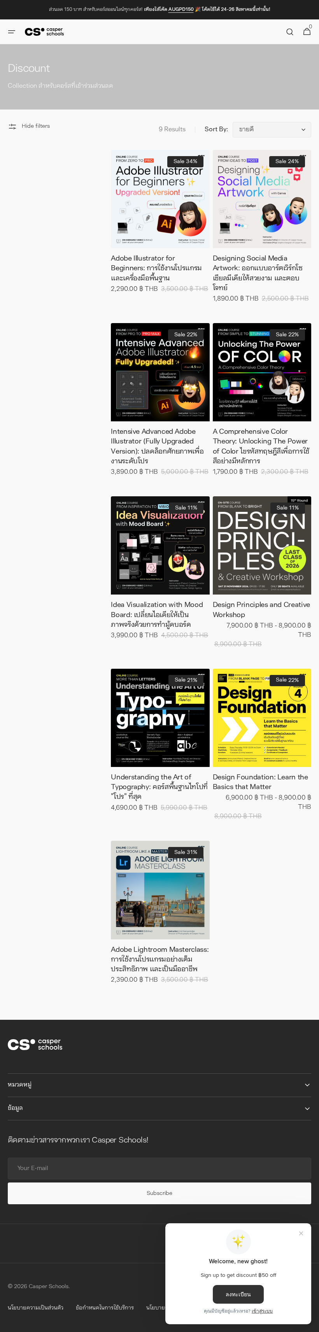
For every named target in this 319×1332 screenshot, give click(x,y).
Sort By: (216, 130)
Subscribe (159, 1193)
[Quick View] (131, 228)
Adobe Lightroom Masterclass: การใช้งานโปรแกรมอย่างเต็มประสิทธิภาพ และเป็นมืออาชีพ (160, 960)
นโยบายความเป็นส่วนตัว (35, 1308)
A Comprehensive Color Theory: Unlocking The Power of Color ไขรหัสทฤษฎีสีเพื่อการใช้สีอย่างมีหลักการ (261, 447)
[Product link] (160, 227)
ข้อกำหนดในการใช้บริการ (105, 1308)
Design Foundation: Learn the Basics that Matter (260, 782)
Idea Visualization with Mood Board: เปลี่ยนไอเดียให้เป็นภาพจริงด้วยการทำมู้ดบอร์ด (157, 615)
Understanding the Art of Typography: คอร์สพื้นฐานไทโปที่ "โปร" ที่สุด (159, 787)
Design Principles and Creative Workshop (261, 610)
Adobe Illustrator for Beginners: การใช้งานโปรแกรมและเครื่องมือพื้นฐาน (156, 269)
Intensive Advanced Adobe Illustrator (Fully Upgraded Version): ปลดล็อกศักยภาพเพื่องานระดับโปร (157, 447)
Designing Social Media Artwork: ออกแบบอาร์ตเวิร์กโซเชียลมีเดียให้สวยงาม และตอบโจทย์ (258, 274)
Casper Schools (48, 1287)
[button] (11, 31)
